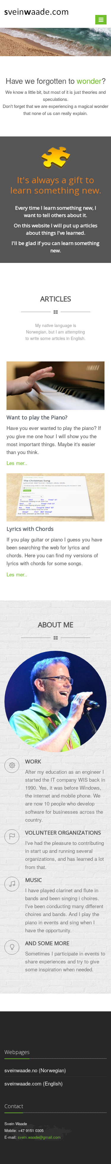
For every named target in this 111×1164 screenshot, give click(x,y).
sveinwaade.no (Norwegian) (35, 1070)
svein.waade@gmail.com (39, 1137)
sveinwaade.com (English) (33, 1083)
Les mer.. (17, 462)
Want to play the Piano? (37, 417)
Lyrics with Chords (30, 528)
